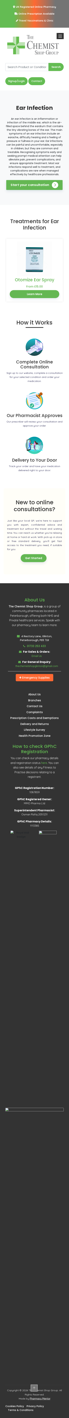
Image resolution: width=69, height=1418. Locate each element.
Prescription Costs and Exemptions (34, 718)
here (44, 763)
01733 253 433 (36, 646)
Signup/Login (16, 81)
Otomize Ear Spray (34, 280)
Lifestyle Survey (34, 730)
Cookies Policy (14, 1406)
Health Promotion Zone (34, 736)
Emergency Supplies (35, 677)
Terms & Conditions (20, 1410)
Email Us (37, 656)
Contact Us (34, 706)
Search (56, 67)
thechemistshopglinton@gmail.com (36, 666)
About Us (34, 694)
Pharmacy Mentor (40, 1398)
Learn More (34, 294)
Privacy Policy (35, 1406)
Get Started (33, 558)
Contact (36, 81)
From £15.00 (34, 286)
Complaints (34, 712)
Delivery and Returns (34, 724)
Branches (34, 700)
